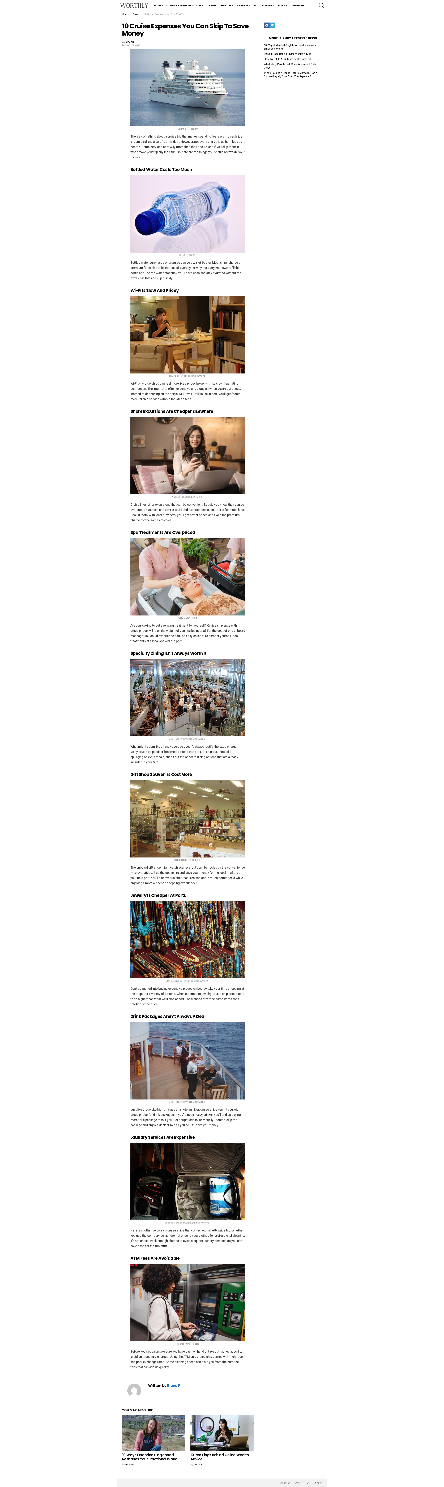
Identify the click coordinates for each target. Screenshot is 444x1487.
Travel (211, 5)
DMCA (297, 1482)
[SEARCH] (322, 5)
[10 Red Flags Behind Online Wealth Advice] (222, 1433)
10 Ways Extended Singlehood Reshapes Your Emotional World (149, 1457)
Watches (226, 5)
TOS (307, 1482)
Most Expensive (180, 5)
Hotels (283, 5)
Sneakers (243, 5)
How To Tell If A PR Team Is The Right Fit (287, 59)
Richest (159, 5)
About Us (298, 5)
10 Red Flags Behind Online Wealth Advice (219, 1457)
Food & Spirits (264, 5)
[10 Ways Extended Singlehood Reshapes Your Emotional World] (153, 1433)
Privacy (318, 1482)
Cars (199, 5)
